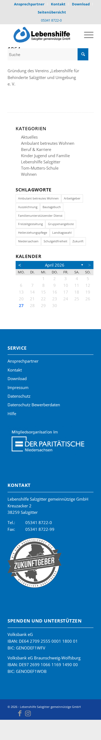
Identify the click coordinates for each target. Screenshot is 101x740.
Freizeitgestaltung (30, 224)
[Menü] (86, 35)
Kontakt (15, 370)
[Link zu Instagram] (28, 713)
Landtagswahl (62, 232)
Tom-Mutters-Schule (39, 168)
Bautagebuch (52, 207)
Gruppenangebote (61, 224)
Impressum (18, 387)
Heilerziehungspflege (32, 232)
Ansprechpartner (23, 361)
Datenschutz (19, 396)
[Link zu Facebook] (20, 713)
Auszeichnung (27, 207)
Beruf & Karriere (36, 149)
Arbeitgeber (72, 198)
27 (21, 305)
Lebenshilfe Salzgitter (40, 161)
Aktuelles (29, 137)
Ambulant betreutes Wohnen (47, 143)
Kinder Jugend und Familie (45, 155)
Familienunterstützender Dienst (40, 216)
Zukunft (77, 241)
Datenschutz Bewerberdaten (34, 404)
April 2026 (54, 265)
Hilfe (12, 413)
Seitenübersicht (52, 12)
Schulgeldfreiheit (55, 241)
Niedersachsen (28, 241)
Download (17, 378)
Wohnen (29, 174)
